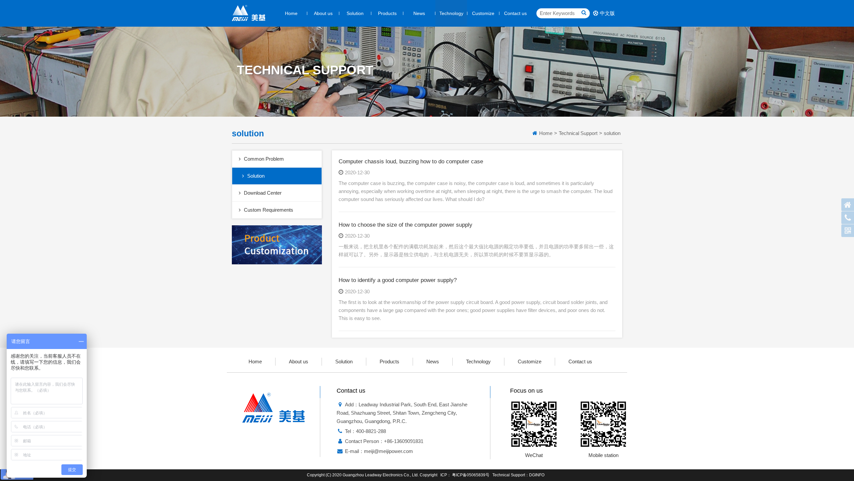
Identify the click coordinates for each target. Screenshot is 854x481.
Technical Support (578, 133)
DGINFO (536, 475)
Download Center (263, 193)
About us (323, 13)
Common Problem (264, 159)
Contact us (515, 13)
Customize (483, 13)
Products (387, 13)
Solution (355, 13)
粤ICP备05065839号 (470, 475)
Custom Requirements (268, 210)
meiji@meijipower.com (388, 451)
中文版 (607, 13)
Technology (451, 13)
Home (291, 13)
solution (612, 133)
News (419, 13)
